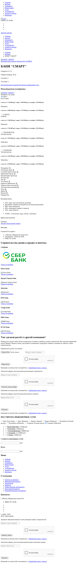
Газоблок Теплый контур (36, 423)
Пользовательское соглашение (15, 491)
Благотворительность (12, 489)
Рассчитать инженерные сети (29, 85)
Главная (7, 2)
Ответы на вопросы (12, 480)
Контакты (8, 15)
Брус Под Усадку (9, 421)
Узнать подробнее (7, 265)
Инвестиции (9, 8)
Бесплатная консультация (9, 85)
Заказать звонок (6, 33)
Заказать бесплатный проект (11, 223)
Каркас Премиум (50, 421)
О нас (7, 10)
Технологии (9, 483)
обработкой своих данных (38, 368)
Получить (5, 409)
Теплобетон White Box (16, 423)
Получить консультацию (9, 387)
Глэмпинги (9, 6)
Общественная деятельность (14, 487)
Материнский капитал (8, 61)
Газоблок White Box (54, 423)
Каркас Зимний (36, 421)
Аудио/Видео (9, 11)
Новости (8, 485)
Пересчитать (5, 364)
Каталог (7, 4)
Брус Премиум (23, 421)
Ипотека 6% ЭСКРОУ (24, 61)
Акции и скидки (10, 13)
